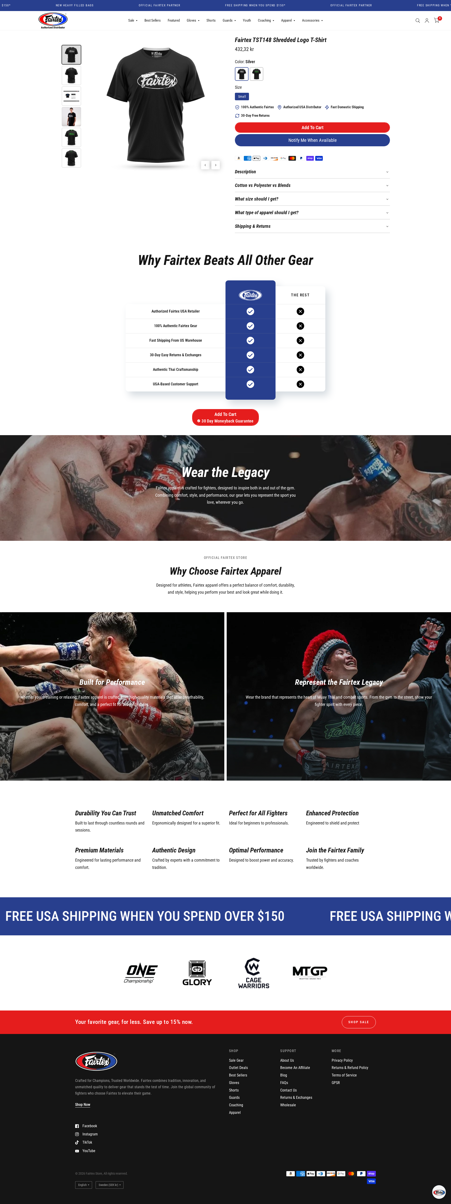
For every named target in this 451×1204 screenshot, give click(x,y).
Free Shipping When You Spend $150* (215, 5)
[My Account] (427, 20)
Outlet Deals (238, 1067)
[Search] (417, 20)
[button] (312, 127)
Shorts (211, 20)
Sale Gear (236, 1060)
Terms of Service (344, 1075)
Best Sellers (152, 20)
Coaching (264, 20)
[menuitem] (133, 20)
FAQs (284, 1082)
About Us (287, 1060)
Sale (131, 20)
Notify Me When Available (312, 140)
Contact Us (288, 1090)
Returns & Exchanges (296, 1097)
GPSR (336, 1082)
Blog (283, 1075)
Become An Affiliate (295, 1067)
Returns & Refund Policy (350, 1067)
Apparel (286, 20)
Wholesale (288, 1105)
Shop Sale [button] (358, 1022)
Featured (174, 20)
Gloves (191, 20)
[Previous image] (205, 165)
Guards (228, 20)
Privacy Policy (342, 1060)
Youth (247, 20)
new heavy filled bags (34, 5)
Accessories (310, 20)
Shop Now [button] (82, 1104)
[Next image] (215, 165)
